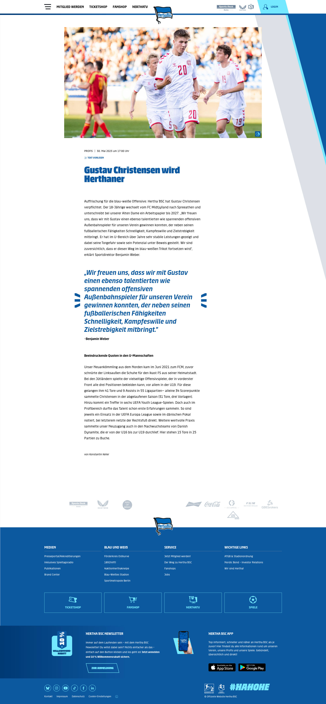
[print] (116, 696)
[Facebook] (83, 689)
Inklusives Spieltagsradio (58, 562)
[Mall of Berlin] (127, 505)
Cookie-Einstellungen (100, 696)
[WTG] (233, 515)
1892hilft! (110, 562)
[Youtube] (65, 689)
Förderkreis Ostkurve (116, 556)
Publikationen (52, 568)
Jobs (167, 574)
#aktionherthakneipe (116, 568)
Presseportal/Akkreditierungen (62, 556)
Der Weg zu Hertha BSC (178, 562)
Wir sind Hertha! (234, 568)
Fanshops (170, 568)
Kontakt (48, 696)
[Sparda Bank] (226, 7)
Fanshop (120, 7)
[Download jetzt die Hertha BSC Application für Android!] (252, 670)
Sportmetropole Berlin (117, 580)
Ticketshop (98, 7)
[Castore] (242, 7)
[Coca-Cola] (213, 504)
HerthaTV (140, 7)
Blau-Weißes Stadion (116, 574)
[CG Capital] (232, 504)
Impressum (62, 696)
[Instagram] (56, 689)
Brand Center (52, 574)
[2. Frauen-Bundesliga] (221, 688)
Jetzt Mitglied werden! (177, 556)
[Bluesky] (47, 689)
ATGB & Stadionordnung (238, 556)
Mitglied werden (70, 7)
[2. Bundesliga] (209, 688)
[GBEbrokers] (270, 504)
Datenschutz (78, 696)
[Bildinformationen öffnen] (257, 134)
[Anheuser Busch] (194, 504)
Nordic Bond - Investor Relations (243, 562)
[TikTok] (74, 689)
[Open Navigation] (47, 7)
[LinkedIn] (92, 689)
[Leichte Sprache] (251, 6)
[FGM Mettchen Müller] (251, 504)
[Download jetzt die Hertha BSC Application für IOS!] (222, 670)
